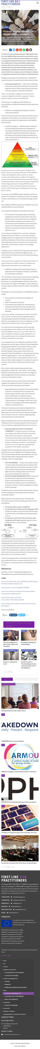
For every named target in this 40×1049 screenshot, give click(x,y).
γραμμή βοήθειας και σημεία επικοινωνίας (14, 1014)
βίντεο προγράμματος (11, 999)
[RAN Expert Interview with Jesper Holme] (20, 696)
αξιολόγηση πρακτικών (11, 975)
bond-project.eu (13, 912)
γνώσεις (6, 27)
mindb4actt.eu (17, 903)
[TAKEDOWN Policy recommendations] (20, 726)
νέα (3, 714)
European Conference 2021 (13, 993)
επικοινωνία (6, 1008)
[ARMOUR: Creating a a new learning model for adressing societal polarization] (20, 757)
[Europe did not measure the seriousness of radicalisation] (20, 848)
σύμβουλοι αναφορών (9, 1011)
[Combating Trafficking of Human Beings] (29, 635)
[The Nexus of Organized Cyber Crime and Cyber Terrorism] (20, 818)
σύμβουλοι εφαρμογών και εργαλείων (15, 987)
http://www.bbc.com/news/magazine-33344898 (15, 587)
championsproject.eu (19, 900)
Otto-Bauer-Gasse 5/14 (11, 1023)
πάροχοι (7, 981)
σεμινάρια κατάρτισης (8, 684)
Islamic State (21, 331)
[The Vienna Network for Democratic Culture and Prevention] (11, 635)
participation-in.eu (20, 909)
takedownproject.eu (19, 897)
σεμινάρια (8, 984)
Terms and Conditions (20, 1046)
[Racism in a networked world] (11, 654)
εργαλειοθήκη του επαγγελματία (14, 972)
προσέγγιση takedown (11, 1005)
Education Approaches (10, 650)
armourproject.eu (16, 906)
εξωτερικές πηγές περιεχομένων (14, 996)
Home (4, 960)
